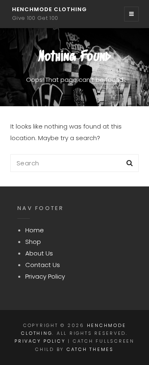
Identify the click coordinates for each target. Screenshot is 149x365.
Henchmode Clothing (49, 9)
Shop (33, 241)
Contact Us (42, 264)
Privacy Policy (45, 276)
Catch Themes (90, 349)
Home (34, 230)
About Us (39, 253)
